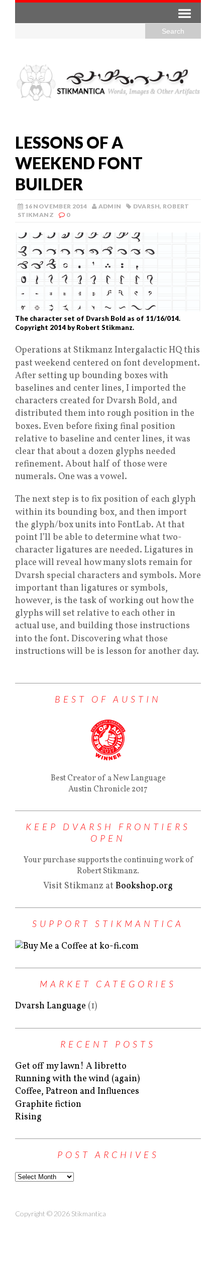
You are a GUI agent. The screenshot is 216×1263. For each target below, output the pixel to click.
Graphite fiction (48, 1104)
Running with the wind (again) (77, 1079)
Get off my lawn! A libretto (71, 1066)
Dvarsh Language (50, 1006)
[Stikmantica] (108, 82)
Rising (28, 1117)
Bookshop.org (144, 886)
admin (110, 206)
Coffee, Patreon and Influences (77, 1091)
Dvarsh (146, 206)
